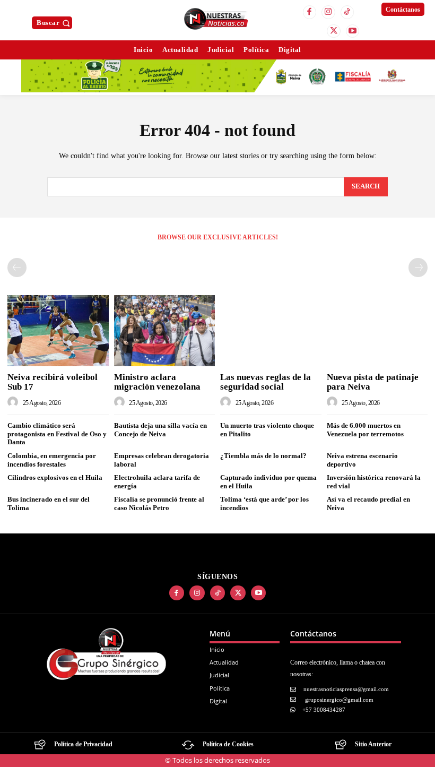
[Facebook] (310, 12)
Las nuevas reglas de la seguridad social (265, 382)
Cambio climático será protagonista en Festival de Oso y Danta (57, 433)
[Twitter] (334, 31)
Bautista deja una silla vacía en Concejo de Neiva (160, 429)
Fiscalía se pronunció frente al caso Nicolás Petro (159, 503)
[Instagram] (328, 12)
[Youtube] (353, 31)
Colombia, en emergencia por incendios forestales (51, 460)
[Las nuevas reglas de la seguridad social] (270, 330)
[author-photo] (14, 402)
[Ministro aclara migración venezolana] (164, 330)
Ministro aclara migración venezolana (157, 382)
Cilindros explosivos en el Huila (54, 477)
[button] (54, 22)
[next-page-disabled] (418, 267)
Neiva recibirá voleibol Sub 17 (52, 382)
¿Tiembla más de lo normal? (263, 456)
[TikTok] (347, 12)
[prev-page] (17, 267)
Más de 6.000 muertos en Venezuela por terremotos (365, 429)
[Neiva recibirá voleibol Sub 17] (58, 330)
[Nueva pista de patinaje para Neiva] (377, 330)
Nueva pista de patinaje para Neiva (373, 382)
